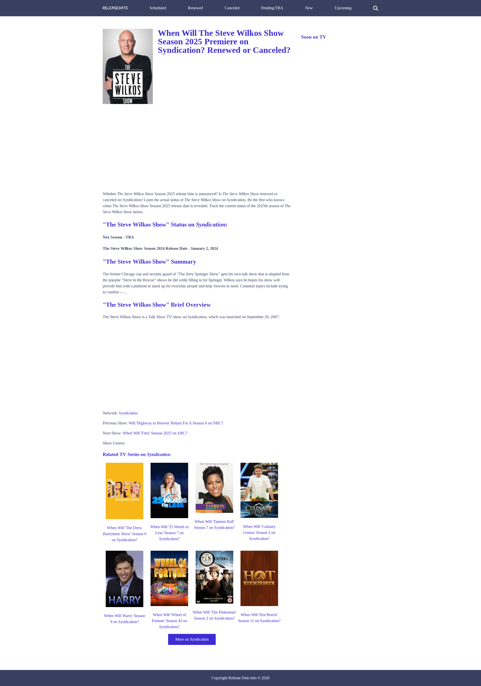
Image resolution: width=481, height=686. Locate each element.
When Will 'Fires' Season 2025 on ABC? (155, 433)
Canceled (232, 8)
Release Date (238, 678)
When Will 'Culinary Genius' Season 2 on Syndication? (259, 532)
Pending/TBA (272, 8)
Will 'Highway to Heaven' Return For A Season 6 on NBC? (176, 423)
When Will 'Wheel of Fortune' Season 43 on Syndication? (169, 621)
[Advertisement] (197, 146)
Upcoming (343, 8)
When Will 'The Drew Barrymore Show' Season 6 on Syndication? (124, 534)
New (309, 8)
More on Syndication (192, 639)
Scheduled (158, 8)
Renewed (195, 8)
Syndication (128, 413)
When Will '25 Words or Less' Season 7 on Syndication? (169, 533)
